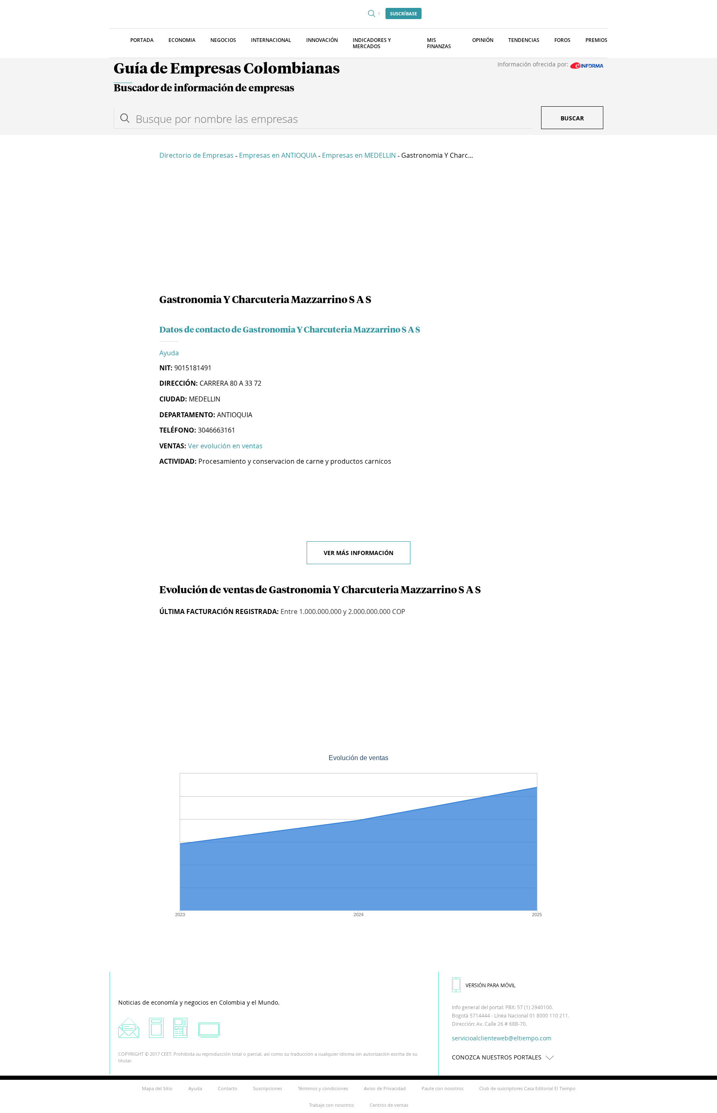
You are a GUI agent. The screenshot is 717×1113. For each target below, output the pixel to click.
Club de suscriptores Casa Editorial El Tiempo (527, 1088)
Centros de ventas (389, 1105)
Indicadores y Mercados (372, 43)
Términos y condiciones (323, 1088)
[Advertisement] (358, 228)
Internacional (271, 40)
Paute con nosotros (442, 1088)
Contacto (227, 1088)
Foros (562, 40)
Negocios (223, 40)
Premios (596, 40)
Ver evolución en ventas (225, 445)
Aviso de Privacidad (385, 1088)
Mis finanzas (439, 43)
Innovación (322, 40)
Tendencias (523, 40)
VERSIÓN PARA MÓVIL (490, 985)
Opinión (482, 40)
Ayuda (169, 352)
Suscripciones (267, 1088)
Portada (142, 40)
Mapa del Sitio (157, 1088)
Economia (181, 40)
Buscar (572, 118)
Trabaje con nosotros (331, 1105)
